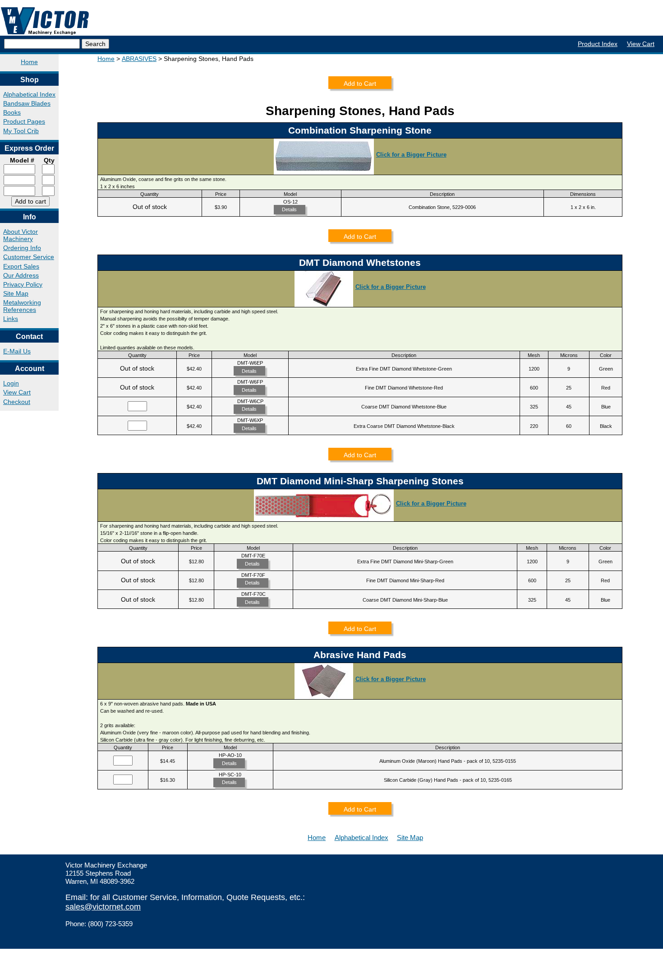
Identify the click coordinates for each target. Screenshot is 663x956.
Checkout (16, 401)
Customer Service (28, 256)
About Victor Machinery (20, 235)
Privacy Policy (22, 284)
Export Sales (21, 266)
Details (289, 209)
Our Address (21, 275)
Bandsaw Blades (27, 103)
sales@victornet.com (103, 906)
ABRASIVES (139, 58)
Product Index (597, 43)
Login (11, 383)
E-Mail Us (17, 351)
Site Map (15, 293)
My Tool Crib (21, 131)
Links (10, 318)
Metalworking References (22, 306)
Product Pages (24, 121)
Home (29, 61)
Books (12, 112)
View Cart (640, 43)
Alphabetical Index (29, 94)
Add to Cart (360, 83)
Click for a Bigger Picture (411, 154)
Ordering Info (22, 247)
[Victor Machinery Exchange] (45, 21)
